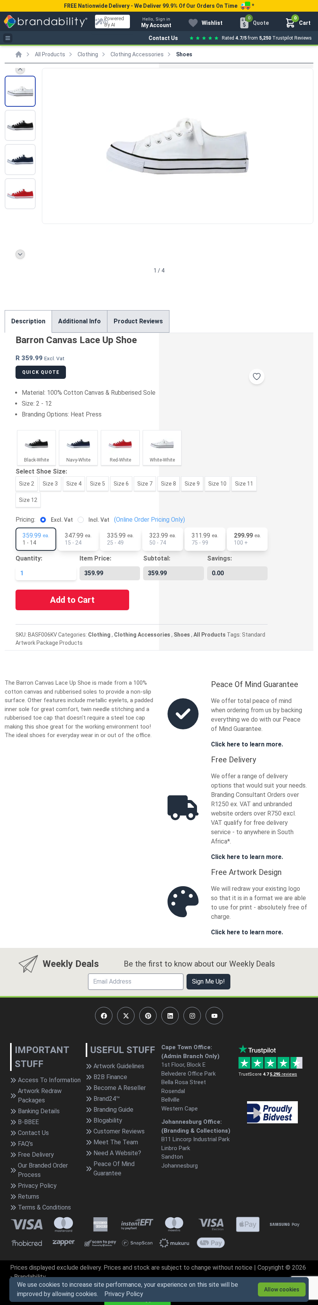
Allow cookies (281, 1289)
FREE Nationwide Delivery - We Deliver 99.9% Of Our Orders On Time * (159, 6)
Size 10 (217, 484)
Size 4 (73, 484)
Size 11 (244, 484)
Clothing (88, 54)
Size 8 (168, 484)
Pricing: (25, 519)
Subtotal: (156, 558)
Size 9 (192, 484)
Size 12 (28, 500)
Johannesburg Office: (191, 1121)
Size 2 (26, 484)
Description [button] (28, 321)
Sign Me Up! (208, 981)
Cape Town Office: (186, 1047)
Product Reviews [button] (138, 321)
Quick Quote (40, 372)
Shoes (184, 54)
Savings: (219, 558)
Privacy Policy (123, 1294)
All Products (50, 54)
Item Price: (95, 558)
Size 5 (97, 484)
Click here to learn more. (247, 744)
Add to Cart (72, 600)
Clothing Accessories (137, 54)
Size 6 (121, 484)
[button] (304, 145)
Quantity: (29, 558)
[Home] (18, 54)
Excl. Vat (62, 520)
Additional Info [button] (79, 321)
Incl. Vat (98, 520)
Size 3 (50, 484)
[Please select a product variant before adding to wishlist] (256, 376)
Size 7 (144, 484)
